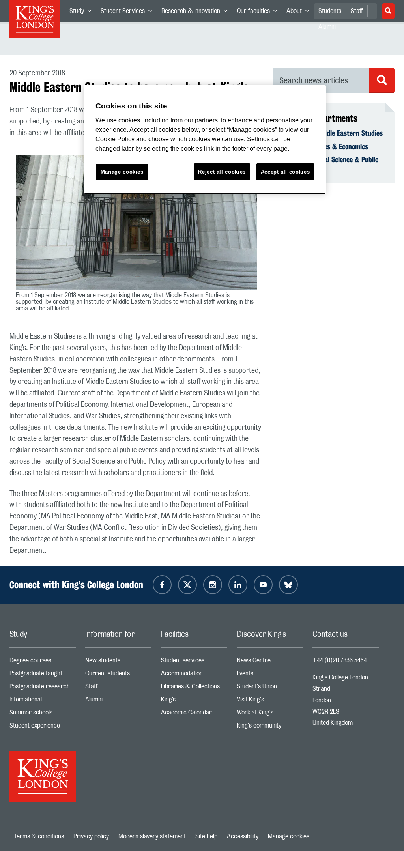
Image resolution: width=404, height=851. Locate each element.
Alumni (118, 701)
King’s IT (194, 701)
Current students (118, 675)
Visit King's (270, 701)
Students (329, 11)
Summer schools (42, 714)
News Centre (270, 662)
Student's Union (270, 688)
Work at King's (270, 714)
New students (118, 662)
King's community (270, 727)
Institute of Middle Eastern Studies (332, 133)
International (42, 701)
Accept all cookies (285, 172)
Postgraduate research (42, 688)
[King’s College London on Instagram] (212, 584)
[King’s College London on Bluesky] (288, 584)
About (300, 12)
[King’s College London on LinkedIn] (237, 584)
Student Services (129, 12)
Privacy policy (91, 836)
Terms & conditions (39, 836)
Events (270, 675)
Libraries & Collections (194, 688)
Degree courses (42, 662)
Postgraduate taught (42, 675)
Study (82, 12)
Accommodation (194, 675)
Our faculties (259, 12)
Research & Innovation (196, 12)
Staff (357, 11)
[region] (205, 140)
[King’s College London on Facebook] (162, 584)
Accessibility (242, 836)
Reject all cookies (222, 172)
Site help (206, 836)
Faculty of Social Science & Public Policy (330, 163)
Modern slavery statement (152, 836)
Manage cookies (288, 836)
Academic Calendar (194, 714)
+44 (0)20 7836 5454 (339, 660)
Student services (194, 662)
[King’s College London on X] (187, 584)
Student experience (42, 727)
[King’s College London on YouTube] (263, 584)
